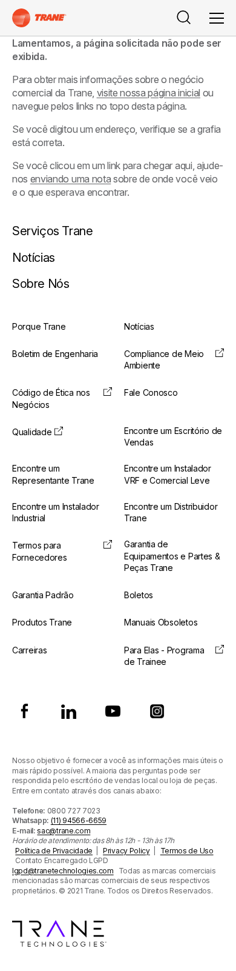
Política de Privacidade (54, 850)
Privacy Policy (126, 850)
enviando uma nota (70, 179)
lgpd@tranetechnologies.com (63, 870)
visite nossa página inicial (148, 93)
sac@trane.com (63, 830)
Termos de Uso (187, 850)
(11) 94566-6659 (79, 820)
